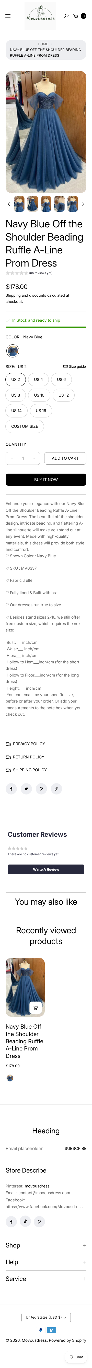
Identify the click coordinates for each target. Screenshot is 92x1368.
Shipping (13, 295)
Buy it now (46, 479)
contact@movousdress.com (43, 1192)
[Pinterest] (39, 1221)
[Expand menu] (8, 16)
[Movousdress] (40, 16)
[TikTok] (25, 1221)
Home (43, 44)
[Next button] (83, 204)
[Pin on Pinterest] (41, 788)
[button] (66, 16)
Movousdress (34, 1340)
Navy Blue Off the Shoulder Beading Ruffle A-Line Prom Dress (24, 1041)
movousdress (37, 1186)
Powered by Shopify (67, 1340)
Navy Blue (13, 351)
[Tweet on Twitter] (26, 788)
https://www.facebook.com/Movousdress (44, 1206)
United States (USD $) (44, 1317)
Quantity (16, 444)
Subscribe (75, 1148)
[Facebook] (11, 1221)
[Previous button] (9, 204)
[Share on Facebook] (11, 788)
